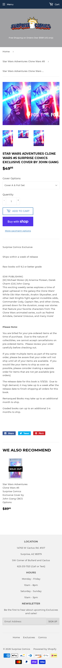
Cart (56, 4)
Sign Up (52, 621)
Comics (42, 637)
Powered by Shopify (44, 649)
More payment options (18, 230)
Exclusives (29, 637)
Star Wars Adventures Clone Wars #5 (24, 61)
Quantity (8, 194)
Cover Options (11, 178)
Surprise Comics (21, 649)
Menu (10, 4)
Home (6, 51)
